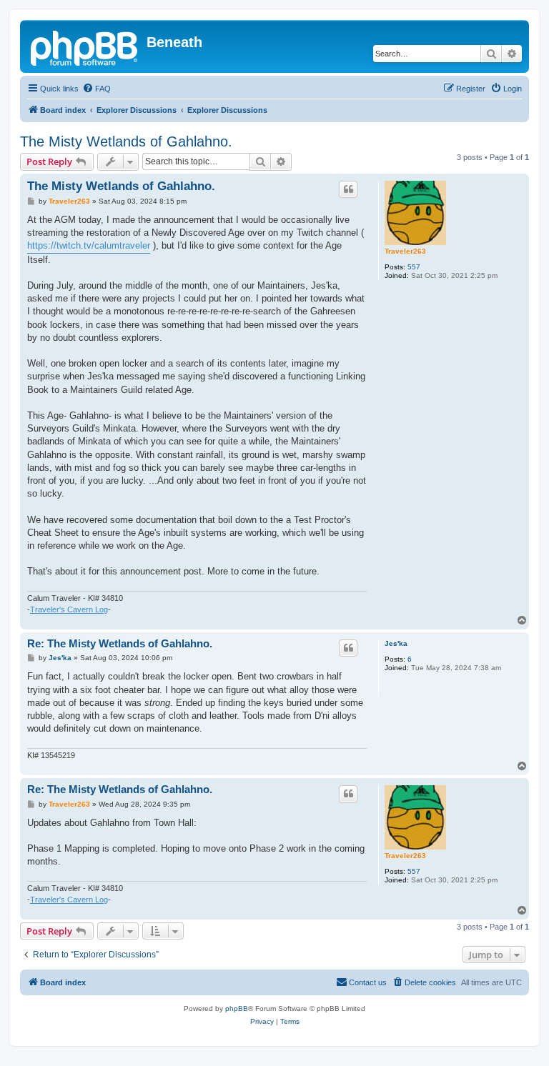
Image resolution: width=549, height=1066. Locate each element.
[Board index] (85, 46)
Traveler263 (405, 251)
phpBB (236, 1008)
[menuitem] (96, 88)
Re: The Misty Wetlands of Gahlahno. (119, 643)
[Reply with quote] (348, 189)
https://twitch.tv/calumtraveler (88, 245)
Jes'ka (396, 643)
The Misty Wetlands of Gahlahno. (126, 141)
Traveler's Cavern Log (69, 609)
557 (413, 267)
